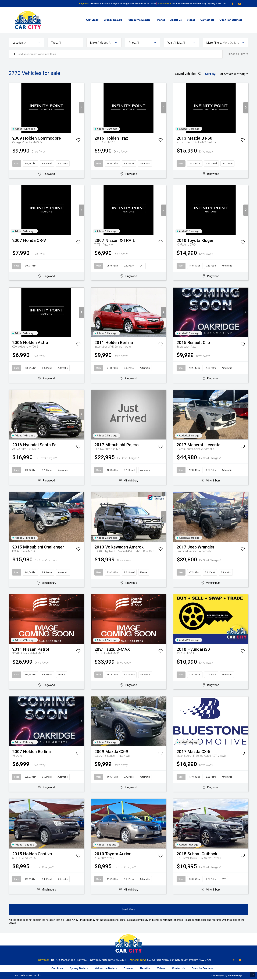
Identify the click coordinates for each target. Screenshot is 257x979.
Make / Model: (99, 42)
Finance (160, 19)
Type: (54, 42)
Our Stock (92, 19)
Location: (17, 42)
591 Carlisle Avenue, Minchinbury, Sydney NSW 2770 (199, 3)
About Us (176, 19)
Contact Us (207, 19)
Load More (128, 909)
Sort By (210, 74)
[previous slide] (11, 107)
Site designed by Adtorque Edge (226, 975)
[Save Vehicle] (78, 140)
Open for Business (230, 19)
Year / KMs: (174, 42)
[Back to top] (252, 974)
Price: (132, 42)
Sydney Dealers (113, 19)
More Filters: (214, 42)
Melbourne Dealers (138, 19)
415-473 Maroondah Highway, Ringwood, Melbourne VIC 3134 (123, 3)
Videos (191, 19)
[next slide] (81, 107)
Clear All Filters (238, 54)
